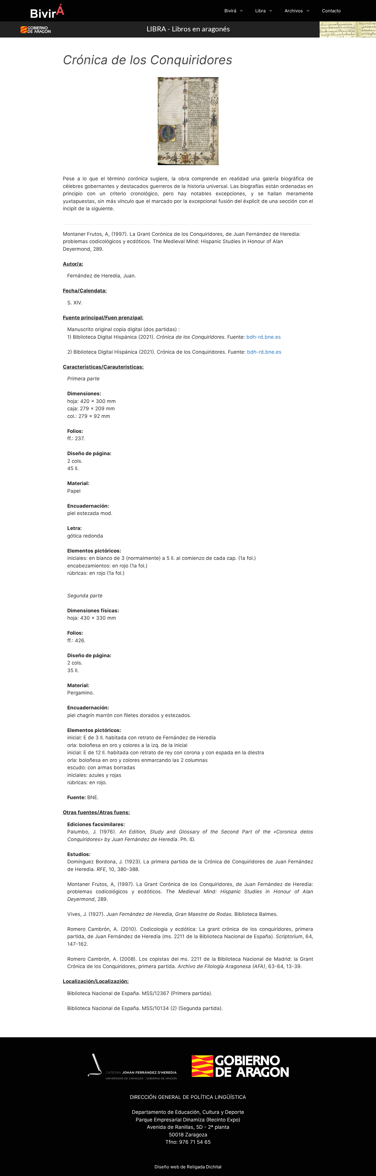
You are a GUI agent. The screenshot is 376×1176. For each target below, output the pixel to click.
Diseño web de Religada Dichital (188, 1167)
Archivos (294, 10)
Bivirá (230, 10)
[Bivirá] (47, 10)
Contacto (331, 10)
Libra (260, 10)
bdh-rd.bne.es (263, 337)
